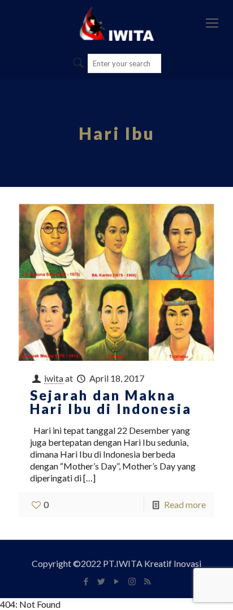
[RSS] (147, 581)
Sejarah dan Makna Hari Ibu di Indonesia (111, 402)
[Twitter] (101, 581)
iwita (53, 378)
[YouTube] (117, 581)
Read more (185, 504)
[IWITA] (116, 23)
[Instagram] (132, 581)
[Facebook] (86, 581)
